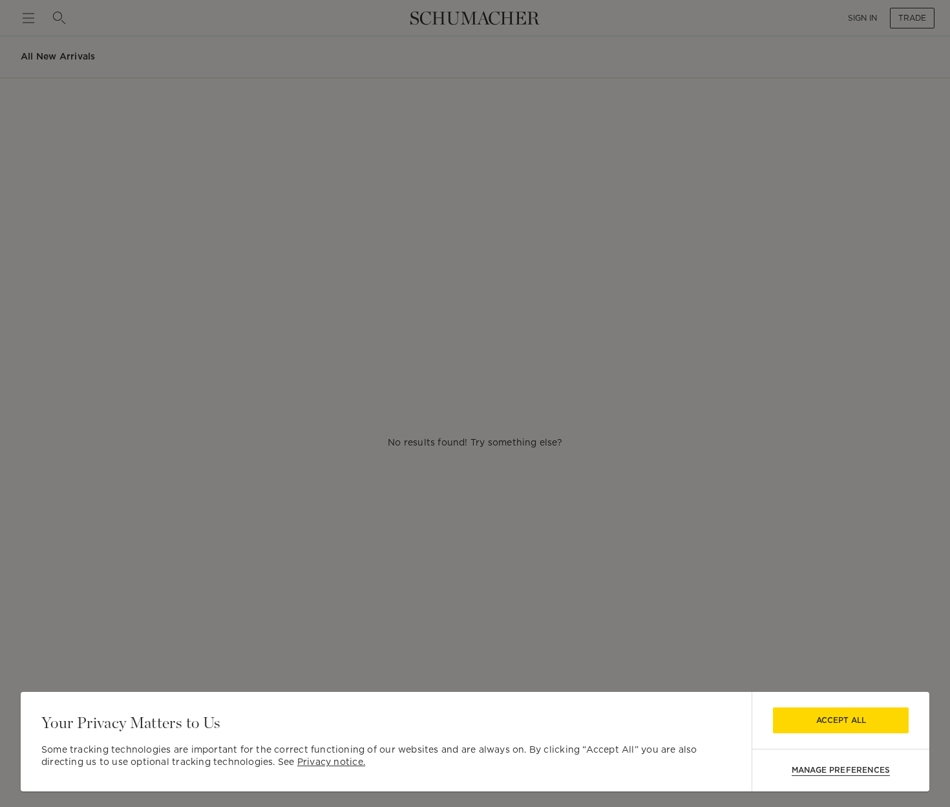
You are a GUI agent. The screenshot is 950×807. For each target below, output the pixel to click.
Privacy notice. (331, 762)
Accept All (841, 720)
